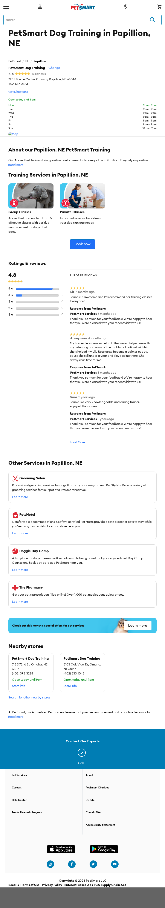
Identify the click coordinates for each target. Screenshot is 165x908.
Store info (18, 686)
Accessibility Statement (100, 825)
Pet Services (19, 775)
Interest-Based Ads (79, 885)
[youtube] (114, 864)
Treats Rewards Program (27, 812)
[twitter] (93, 864)
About (89, 775)
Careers (17, 787)
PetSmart (14, 61)
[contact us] (82, 752)
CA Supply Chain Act (110, 885)
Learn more (20, 497)
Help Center (19, 800)
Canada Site (93, 812)
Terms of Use (30, 885)
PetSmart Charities (97, 787)
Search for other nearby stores (29, 697)
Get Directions (18, 91)
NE (27, 61)
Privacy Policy (52, 885)
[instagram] (50, 864)
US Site (90, 800)
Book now (82, 244)
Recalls (13, 885)
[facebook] (71, 864)
